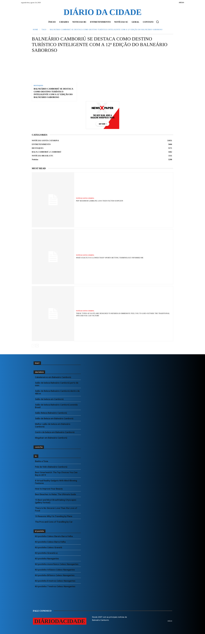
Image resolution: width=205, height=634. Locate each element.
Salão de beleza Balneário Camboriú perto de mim (56, 384)
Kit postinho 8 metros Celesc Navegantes (55, 581)
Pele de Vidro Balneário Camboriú (51, 467)
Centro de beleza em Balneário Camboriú (55, 432)
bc (36, 456)
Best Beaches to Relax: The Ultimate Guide (55, 494)
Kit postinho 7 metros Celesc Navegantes (55, 586)
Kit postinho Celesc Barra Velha (50, 542)
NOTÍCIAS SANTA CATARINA (85, 198)
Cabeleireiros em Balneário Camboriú (53, 377)
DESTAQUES (38, 85)
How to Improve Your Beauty (49, 489)
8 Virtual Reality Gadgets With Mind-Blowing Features (56, 481)
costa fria (38, 447)
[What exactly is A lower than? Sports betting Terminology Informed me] (53, 256)
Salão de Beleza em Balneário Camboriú (54, 418)
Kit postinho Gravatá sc (46, 553)
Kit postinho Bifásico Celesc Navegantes (55, 575)
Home (35, 29)
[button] (157, 22)
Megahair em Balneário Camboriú (51, 438)
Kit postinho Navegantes (47, 558)
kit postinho (39, 531)
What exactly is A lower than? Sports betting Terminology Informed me (109, 258)
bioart (37, 363)
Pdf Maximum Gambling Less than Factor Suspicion (99, 201)
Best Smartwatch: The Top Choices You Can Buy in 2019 (56, 473)
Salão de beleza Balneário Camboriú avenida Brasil (56, 406)
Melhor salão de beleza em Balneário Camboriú (52, 425)
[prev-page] (33, 345)
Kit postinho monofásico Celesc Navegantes (56, 564)
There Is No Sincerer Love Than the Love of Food (56, 509)
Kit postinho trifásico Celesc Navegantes (55, 569)
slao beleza (39, 372)
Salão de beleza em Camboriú (49, 399)
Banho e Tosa (41, 461)
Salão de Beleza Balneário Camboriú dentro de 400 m (57, 392)
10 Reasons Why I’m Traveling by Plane (53, 516)
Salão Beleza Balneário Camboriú (51, 413)
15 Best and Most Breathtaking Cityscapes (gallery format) (55, 501)
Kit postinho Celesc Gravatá (48, 547)
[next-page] (37, 345)
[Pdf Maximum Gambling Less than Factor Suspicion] (53, 199)
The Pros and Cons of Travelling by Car (54, 522)
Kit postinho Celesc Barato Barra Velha (54, 536)
